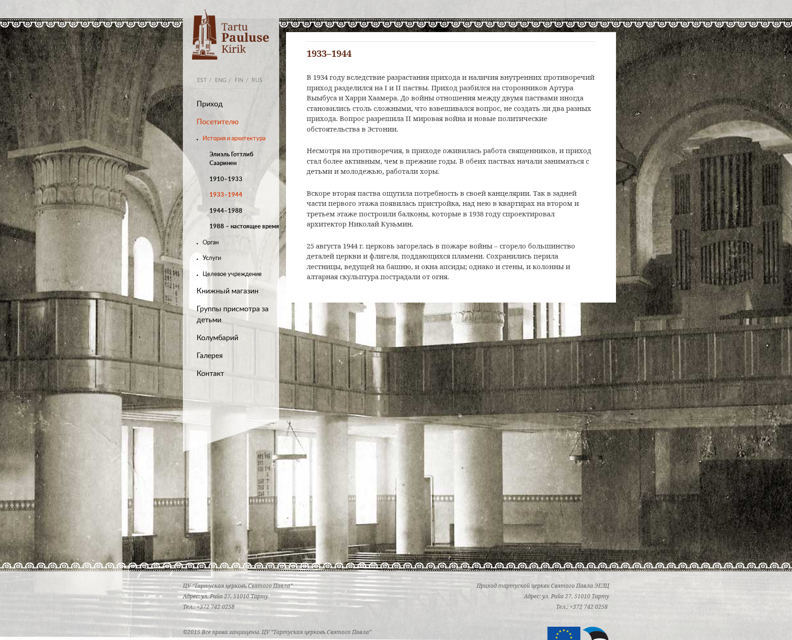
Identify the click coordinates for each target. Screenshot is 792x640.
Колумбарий (217, 337)
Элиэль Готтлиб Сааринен (231, 158)
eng (220, 79)
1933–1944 (225, 194)
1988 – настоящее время (244, 226)
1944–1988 (225, 210)
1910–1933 (225, 179)
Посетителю (218, 121)
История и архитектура (234, 138)
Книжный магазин (227, 291)
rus (257, 79)
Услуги (212, 258)
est (202, 79)
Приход (210, 104)
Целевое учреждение (232, 274)
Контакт (210, 373)
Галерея (210, 355)
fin (239, 79)
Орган (211, 242)
